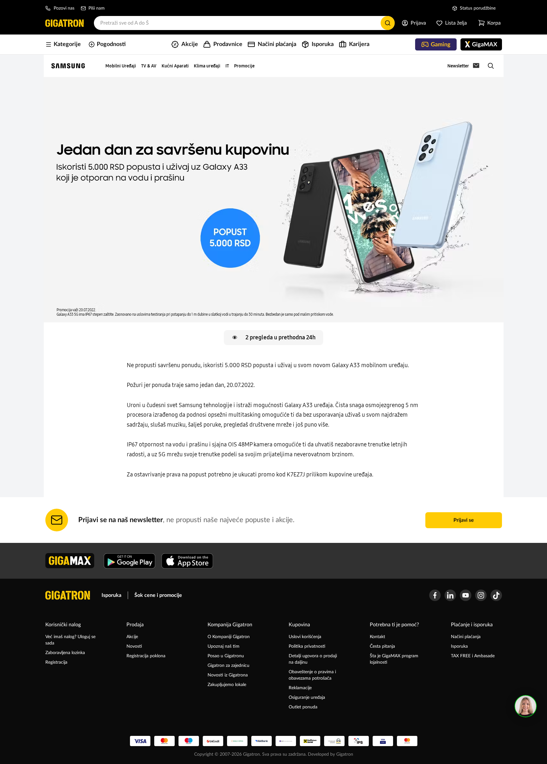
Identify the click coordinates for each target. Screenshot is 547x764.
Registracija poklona (145, 656)
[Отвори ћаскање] (525, 706)
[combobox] (244, 23)
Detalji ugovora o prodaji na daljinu (313, 659)
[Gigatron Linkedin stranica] (450, 595)
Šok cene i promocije (158, 595)
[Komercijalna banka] (286, 741)
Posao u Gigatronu (226, 656)
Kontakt (377, 637)
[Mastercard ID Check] (407, 741)
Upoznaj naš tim (223, 646)
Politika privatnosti (307, 646)
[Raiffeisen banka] (310, 741)
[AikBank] (261, 741)
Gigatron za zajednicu (228, 665)
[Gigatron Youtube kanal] (465, 595)
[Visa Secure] (383, 741)
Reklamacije (300, 688)
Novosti (134, 646)
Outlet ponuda (303, 707)
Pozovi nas (64, 8)
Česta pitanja (382, 646)
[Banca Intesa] (237, 741)
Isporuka (111, 595)
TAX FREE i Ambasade (473, 656)
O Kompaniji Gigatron (229, 637)
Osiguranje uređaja (307, 697)
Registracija (56, 662)
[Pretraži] (388, 23)
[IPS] (358, 741)
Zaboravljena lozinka (65, 653)
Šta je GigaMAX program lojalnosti (394, 659)
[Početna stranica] (64, 23)
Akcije (132, 637)
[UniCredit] (213, 741)
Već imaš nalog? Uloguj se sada (70, 640)
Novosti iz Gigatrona (228, 675)
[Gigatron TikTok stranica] (496, 595)
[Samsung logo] (68, 65)
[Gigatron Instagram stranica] (481, 595)
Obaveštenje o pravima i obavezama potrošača (312, 675)
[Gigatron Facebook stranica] (435, 595)
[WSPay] (334, 741)
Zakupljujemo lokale (227, 685)
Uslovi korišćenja (305, 637)
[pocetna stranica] (67, 595)
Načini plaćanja (466, 637)
